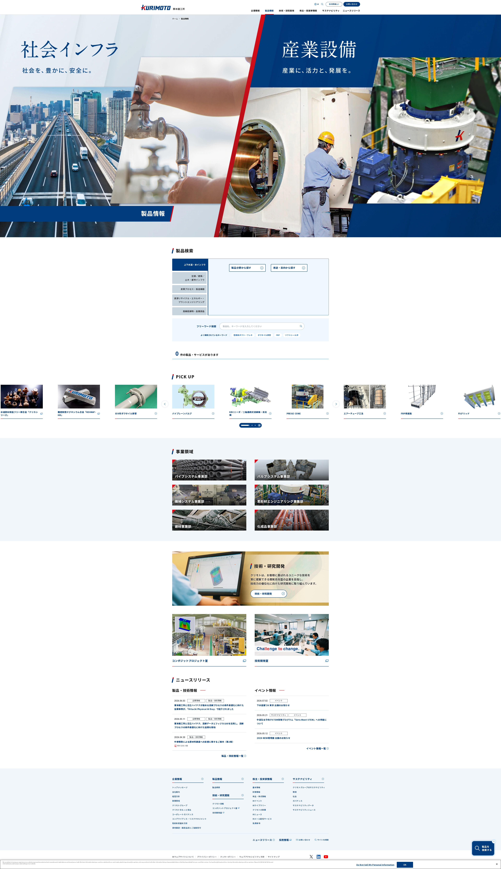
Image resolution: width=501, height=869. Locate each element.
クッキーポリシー (228, 857)
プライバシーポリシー (207, 857)
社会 (295, 796)
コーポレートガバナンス (182, 814)
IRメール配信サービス (262, 818)
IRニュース (257, 814)
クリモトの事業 (259, 809)
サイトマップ (274, 857)
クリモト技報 (218, 803)
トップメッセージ (180, 787)
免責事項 (256, 823)
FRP (278, 335)
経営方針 (176, 796)
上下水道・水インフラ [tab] (195, 264)
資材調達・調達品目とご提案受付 (186, 827)
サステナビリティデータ (303, 805)
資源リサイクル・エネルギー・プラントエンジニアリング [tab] (189, 300)
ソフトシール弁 (291, 335)
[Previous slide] (165, 404)
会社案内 (176, 792)
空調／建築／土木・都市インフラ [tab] (195, 277)
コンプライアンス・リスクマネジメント (189, 818)
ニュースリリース (351, 10)
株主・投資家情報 (308, 10)
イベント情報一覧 (316, 748)
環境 (295, 792)
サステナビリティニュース (304, 809)
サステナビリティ (331, 10)
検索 (301, 326)
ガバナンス (297, 800)
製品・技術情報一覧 (232, 755)
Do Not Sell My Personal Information (375, 864)
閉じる (494, 841)
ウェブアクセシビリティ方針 (252, 857)
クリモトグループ (179, 805)
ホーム (175, 18)
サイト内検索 (323, 839)
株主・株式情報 (259, 796)
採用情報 (284, 839)
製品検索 (216, 787)
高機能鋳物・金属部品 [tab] (194, 311)
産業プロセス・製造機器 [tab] (193, 289)
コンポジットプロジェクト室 (224, 808)
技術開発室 (217, 812)
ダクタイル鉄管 (264, 335)
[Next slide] (336, 404)
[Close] (497, 864)
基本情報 (256, 787)
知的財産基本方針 (180, 823)
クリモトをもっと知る (181, 809)
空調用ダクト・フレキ (243, 335)
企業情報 (255, 10)
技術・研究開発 (286, 10)
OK (404, 864)
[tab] (247, 268)
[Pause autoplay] (259, 425)
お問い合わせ (304, 839)
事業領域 (176, 800)
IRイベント (257, 800)
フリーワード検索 (206, 326)
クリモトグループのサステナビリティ (309, 787)
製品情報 (269, 10)
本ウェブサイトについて (183, 857)
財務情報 (256, 792)
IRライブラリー (259, 805)
